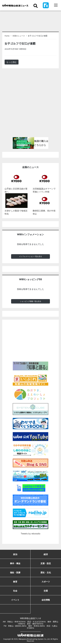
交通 (46, 590)
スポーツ (46, 581)
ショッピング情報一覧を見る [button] (30, 301)
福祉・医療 (15, 572)
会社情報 (46, 600)
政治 (15, 554)
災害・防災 (46, 563)
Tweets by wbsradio (30, 533)
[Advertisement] (30, 104)
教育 (15, 581)
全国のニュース (18, 36)
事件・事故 (15, 563)
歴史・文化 (46, 572)
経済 (46, 554)
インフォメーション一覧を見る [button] (30, 256)
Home (7, 36)
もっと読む (11, 62)
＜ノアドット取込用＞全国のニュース (41, 50)
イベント (15, 600)
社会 (15, 590)
